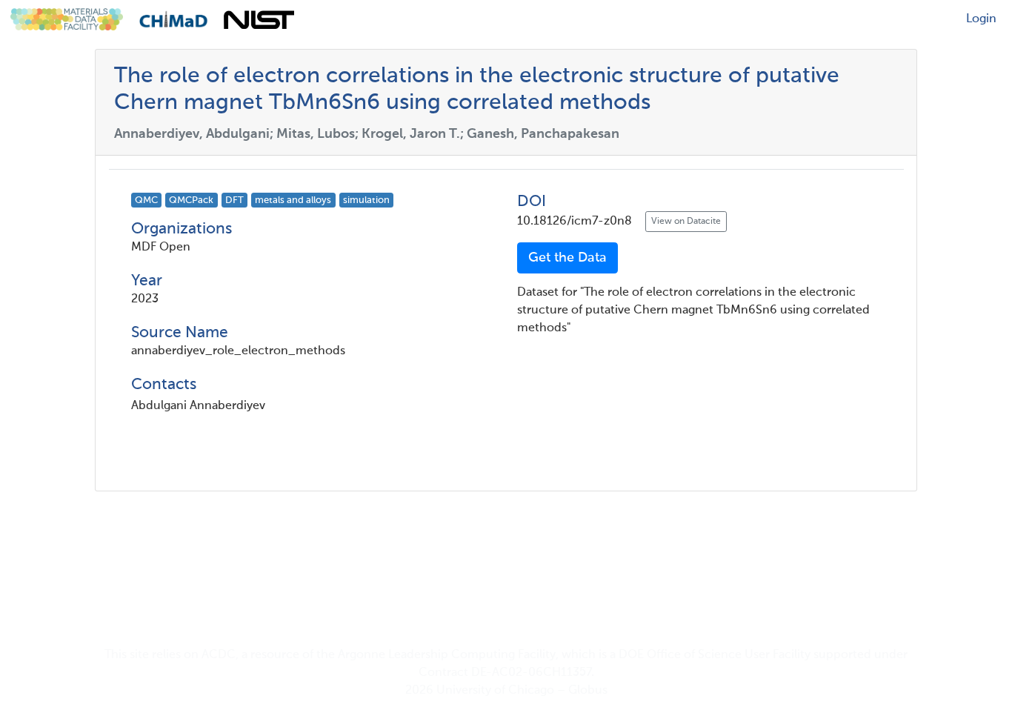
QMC (146, 200)
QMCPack (191, 200)
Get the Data (567, 258)
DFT (234, 200)
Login (981, 19)
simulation (366, 200)
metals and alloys (293, 200)
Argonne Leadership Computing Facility (447, 655)
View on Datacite (686, 221)
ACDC (219, 655)
